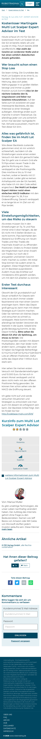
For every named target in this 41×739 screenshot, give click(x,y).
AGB (5, 723)
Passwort (8, 621)
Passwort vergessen (20, 641)
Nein (25, 565)
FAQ (5, 717)
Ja (16, 565)
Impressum (8, 731)
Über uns (7, 715)
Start (3, 10)
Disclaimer (8, 726)
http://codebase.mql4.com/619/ (17, 414)
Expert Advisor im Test (16, 10)
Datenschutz (9, 728)
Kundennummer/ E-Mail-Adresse (20, 609)
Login (29, 4)
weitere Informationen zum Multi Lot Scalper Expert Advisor (22, 476)
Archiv (6, 720)
